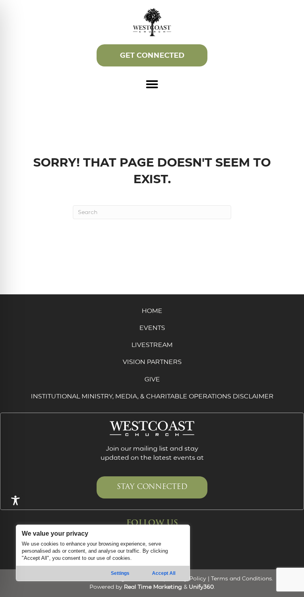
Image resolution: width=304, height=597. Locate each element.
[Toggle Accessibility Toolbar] (15, 500)
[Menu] (152, 84)
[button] (152, 55)
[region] (103, 553)
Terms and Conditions (241, 578)
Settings (120, 573)
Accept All (163, 573)
